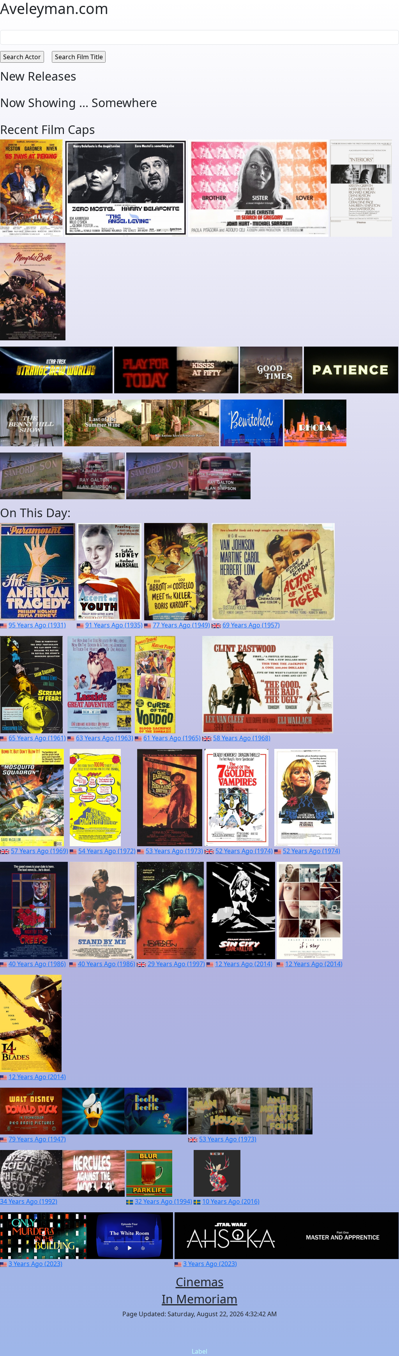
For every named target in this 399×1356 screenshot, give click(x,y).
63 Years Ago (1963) (104, 738)
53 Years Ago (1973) (174, 851)
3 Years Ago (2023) (35, 1263)
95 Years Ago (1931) (37, 625)
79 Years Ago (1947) (37, 1139)
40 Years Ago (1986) (37, 964)
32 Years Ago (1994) (163, 1201)
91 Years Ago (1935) (114, 625)
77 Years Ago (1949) (181, 625)
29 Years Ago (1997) (176, 964)
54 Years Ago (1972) (107, 851)
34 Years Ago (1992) (28, 1201)
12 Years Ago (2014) (243, 964)
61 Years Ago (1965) (172, 738)
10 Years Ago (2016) (231, 1201)
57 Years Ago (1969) (39, 851)
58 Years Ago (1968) (241, 738)
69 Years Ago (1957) (251, 625)
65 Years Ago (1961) (37, 738)
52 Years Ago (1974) (244, 851)
